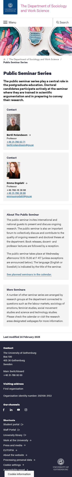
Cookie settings (12, 464)
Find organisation (13, 388)
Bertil (17, 134)
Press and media (13, 445)
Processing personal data (18, 459)
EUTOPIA (9, 450)
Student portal (13, 424)
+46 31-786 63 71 (16, 141)
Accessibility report (14, 469)
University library (15, 435)
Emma (16, 182)
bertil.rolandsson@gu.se (20, 145)
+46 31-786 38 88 (16, 193)
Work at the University (16, 440)
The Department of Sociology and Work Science (34, 59)
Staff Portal (11, 429)
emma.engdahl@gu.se (19, 196)
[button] (26, 22)
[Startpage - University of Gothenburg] (60, 464)
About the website (14, 455)
